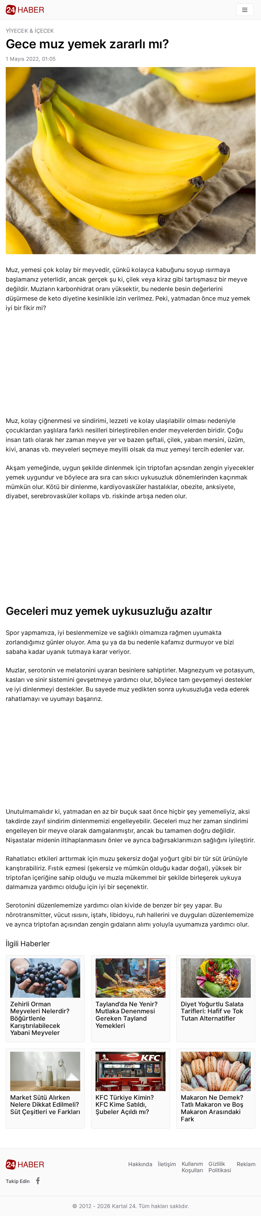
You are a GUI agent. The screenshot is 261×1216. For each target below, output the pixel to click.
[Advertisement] (131, 366)
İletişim (167, 1164)
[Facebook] (38, 1181)
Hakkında (140, 1164)
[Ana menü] (245, 9)
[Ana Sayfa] (25, 10)
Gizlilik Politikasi (219, 1166)
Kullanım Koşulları (192, 1166)
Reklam (246, 1164)
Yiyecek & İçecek (30, 31)
